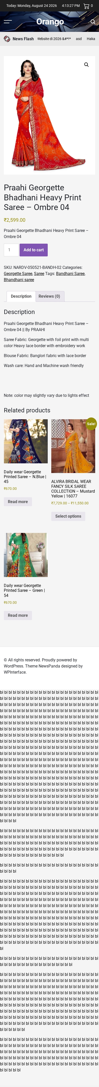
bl (1, 692)
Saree (39, 273)
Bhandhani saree (19, 279)
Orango (50, 21)
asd (74, 39)
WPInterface (15, 672)
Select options (68, 516)
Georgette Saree (18, 273)
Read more (18, 501)
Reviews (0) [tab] (49, 296)
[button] (86, 64)
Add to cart (34, 249)
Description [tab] (21, 296)
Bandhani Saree (70, 273)
